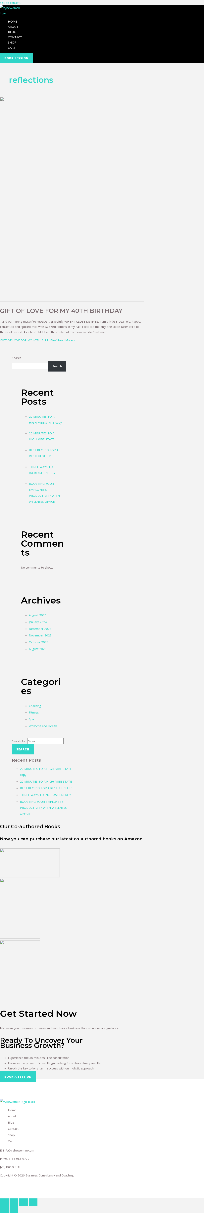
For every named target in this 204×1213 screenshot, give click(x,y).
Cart (12, 48)
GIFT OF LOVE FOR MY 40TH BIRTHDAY (61, 310)
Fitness (34, 712)
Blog (12, 32)
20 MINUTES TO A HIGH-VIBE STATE (46, 781)
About (13, 27)
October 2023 (38, 642)
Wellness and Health (43, 726)
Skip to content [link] (10, 3)
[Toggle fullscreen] (23, 1202)
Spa (31, 719)
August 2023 (37, 649)
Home (12, 21)
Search (16, 358)
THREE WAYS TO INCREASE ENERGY (45, 795)
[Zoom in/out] (33, 1202)
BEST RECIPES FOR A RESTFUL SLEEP (46, 788)
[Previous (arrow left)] (4, 1209)
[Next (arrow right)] (14, 1209)
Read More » (37, 340)
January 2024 (38, 622)
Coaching (35, 706)
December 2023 (40, 629)
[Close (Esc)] (4, 1202)
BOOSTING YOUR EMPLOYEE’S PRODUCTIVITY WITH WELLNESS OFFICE (43, 808)
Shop (12, 42)
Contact (15, 37)
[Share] (14, 1202)
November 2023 (40, 635)
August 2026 (37, 615)
